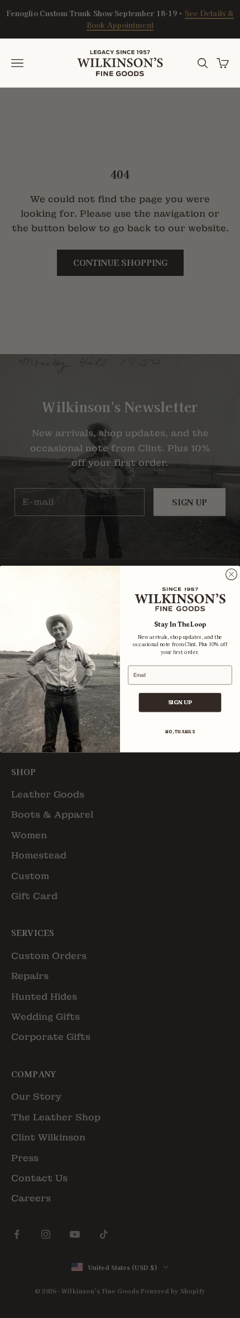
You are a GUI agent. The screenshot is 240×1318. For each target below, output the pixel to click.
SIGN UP (180, 702)
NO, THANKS (180, 731)
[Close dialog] (231, 574)
